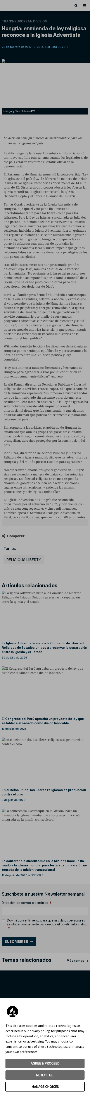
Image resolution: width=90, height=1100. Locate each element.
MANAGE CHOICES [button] (45, 1086)
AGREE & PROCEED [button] (45, 1063)
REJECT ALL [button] (45, 1075)
